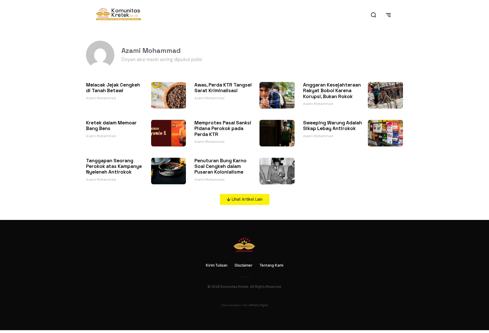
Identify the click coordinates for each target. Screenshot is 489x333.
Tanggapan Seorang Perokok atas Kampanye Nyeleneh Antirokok (114, 166)
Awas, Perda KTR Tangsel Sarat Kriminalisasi (223, 88)
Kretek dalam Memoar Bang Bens (111, 125)
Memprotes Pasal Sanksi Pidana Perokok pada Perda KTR (222, 128)
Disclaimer (243, 265)
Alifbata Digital (258, 305)
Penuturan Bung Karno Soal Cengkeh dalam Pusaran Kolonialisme (220, 166)
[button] (244, 199)
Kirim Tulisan (217, 265)
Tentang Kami (271, 265)
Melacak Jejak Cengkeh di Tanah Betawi (113, 88)
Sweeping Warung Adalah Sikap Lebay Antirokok (332, 125)
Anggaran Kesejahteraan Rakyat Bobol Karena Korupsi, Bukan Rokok (332, 91)
